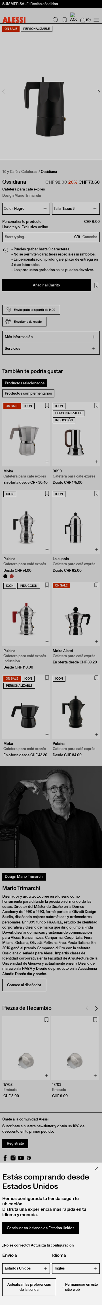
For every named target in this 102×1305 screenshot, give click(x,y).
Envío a (9, 1255)
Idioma (59, 1255)
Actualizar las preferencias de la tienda (29, 1287)
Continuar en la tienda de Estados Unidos (40, 1228)
